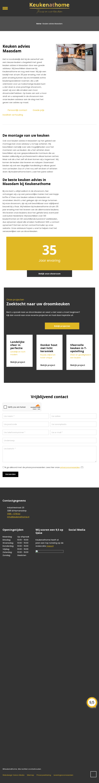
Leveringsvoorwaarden (63, 775)
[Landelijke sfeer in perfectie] (19, 336)
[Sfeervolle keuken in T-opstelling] (79, 338)
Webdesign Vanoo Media (13, 775)
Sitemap (30, 775)
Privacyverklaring (44, 775)
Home (38, 24)
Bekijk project (17, 362)
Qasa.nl (49, 546)
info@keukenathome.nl (18, 516)
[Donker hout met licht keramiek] (49, 338)
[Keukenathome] (49, 7)
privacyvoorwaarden (70, 467)
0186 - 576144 (13, 513)
